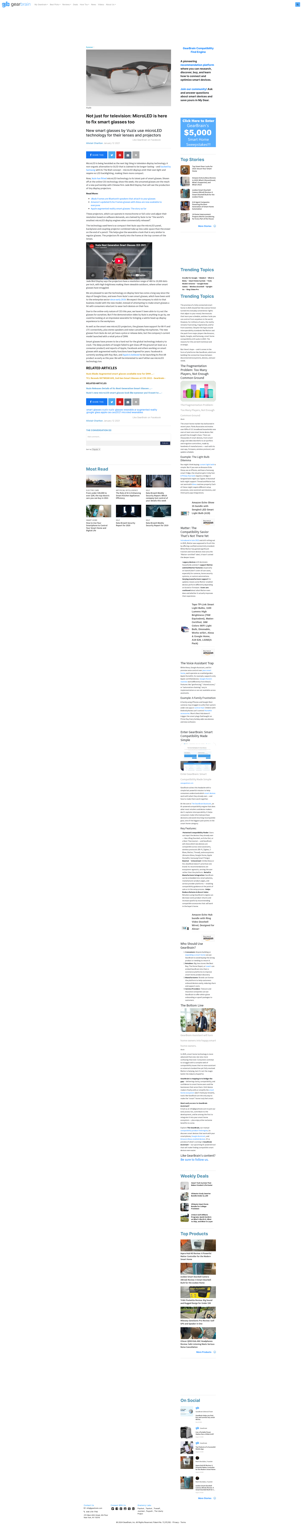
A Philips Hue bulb (187, 476)
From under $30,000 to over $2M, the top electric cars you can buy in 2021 (97, 495)
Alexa (194, 484)
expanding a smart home (195, 955)
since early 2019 (118, 299)
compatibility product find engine (194, 1130)
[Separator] (135, 154)
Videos (101, 4)
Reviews (66, 4)
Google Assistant (198, 1136)
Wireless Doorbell (197, 286)
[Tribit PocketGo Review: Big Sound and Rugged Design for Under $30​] (198, 1292)
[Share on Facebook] (96, 154)
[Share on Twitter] (111, 154)
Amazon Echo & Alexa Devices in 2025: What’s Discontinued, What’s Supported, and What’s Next (204, 181)
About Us (110, 4)
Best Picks (54, 4)
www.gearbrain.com (186, 783)
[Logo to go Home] (17, 4)
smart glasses (94, 410)
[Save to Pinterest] (119, 154)
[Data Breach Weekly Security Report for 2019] (158, 511)
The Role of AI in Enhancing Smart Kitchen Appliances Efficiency (128, 495)
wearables (137, 412)
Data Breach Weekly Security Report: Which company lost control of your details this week (157, 497)
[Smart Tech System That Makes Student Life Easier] (184, 1186)
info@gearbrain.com (94, 1508)
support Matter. (206, 565)
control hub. (199, 707)
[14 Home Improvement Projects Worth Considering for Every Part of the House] (185, 217)
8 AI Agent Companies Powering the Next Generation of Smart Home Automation (203, 205)
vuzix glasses (115, 410)
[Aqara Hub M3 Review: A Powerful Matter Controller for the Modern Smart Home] (198, 1245)
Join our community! (193, 89)
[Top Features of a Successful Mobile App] (186, 1447)
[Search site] (297, 4)
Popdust (141, 1508)
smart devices (209, 793)
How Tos (84, 4)
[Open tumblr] (129, 1508)
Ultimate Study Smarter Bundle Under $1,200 (201, 1194)
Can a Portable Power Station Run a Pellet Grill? (205, 1433)
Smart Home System (197, 281)
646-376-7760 (92, 1512)
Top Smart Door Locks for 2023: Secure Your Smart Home (202, 168)
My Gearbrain (41, 4)
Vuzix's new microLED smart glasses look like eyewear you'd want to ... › (124, 392)
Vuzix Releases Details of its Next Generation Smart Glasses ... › (119, 388)
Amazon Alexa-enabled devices (192, 1139)
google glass (93, 412)
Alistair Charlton (94, 143)
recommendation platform (197, 64)
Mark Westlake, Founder (204, 1461)
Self (148, 490)
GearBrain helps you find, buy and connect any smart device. (205, 1417)
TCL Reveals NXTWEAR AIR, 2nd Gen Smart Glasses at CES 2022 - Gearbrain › (125, 378)
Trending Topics (197, 269)
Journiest (141, 1511)
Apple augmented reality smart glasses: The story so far (118, 208)
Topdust (149, 1508)
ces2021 (116, 412)
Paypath (149, 1511)
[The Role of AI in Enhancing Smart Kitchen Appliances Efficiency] (128, 481)
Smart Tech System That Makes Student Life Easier (201, 1184)
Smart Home (91, 520)
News (93, 4)
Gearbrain (203, 1428)
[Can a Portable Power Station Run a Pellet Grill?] (186, 1432)
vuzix (105, 410)
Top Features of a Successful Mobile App (206, 1448)
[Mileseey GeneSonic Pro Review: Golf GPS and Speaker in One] (198, 1312)
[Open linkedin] (133, 1508)
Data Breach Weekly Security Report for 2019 (157, 524)
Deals (75, 4)
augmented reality (147, 410)
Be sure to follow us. (194, 1159)
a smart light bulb (206, 464)
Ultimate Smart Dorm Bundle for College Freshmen (199, 1206)
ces (109, 412)
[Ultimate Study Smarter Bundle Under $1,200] (184, 1196)
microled (126, 412)
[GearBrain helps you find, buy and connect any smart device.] (186, 1412)
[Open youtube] (125, 1508)
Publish (165, 443)
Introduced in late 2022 (189, 540)
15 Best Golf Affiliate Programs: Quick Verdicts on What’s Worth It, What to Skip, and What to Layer (202, 1218)
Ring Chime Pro (193, 289)
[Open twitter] (112, 1508)
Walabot (202, 278)
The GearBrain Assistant (201, 803)
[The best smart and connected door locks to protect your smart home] (185, 170)
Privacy (176, 1522)
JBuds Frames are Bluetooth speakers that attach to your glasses (123, 198)
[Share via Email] (127, 155)
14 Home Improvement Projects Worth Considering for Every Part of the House (203, 216)
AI (192, 861)
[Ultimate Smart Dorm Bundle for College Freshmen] (184, 1207)
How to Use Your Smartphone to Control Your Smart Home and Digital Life (96, 527)
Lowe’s (208, 966)
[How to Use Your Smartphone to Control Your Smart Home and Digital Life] (98, 511)
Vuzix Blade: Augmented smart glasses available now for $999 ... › (120, 373)
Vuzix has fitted (99, 178)
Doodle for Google (189, 278)
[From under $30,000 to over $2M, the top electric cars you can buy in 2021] (98, 481)
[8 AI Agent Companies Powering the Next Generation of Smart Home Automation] (185, 205)
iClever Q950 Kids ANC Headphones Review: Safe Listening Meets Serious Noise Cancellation (197, 1344)
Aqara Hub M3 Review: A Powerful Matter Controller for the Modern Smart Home (195, 1256)
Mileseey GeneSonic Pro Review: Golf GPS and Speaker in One (197, 1322)
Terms (183, 1522)
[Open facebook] (117, 1508)
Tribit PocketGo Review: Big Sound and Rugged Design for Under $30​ (196, 1301)
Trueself (157, 1508)
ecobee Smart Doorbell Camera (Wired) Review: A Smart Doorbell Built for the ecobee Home (203, 193)
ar (135, 410)
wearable (129, 410)
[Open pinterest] (121, 1508)
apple (104, 412)
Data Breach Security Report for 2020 (125, 524)
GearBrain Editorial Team (204, 1412)
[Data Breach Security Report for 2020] (128, 511)
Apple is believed (131, 354)
